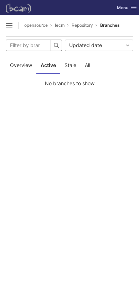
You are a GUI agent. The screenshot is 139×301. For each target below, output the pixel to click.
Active (48, 65)
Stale (70, 65)
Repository (82, 25)
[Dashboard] (18, 7)
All (87, 65)
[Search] (56, 45)
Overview (21, 65)
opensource (36, 25)
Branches (110, 25)
